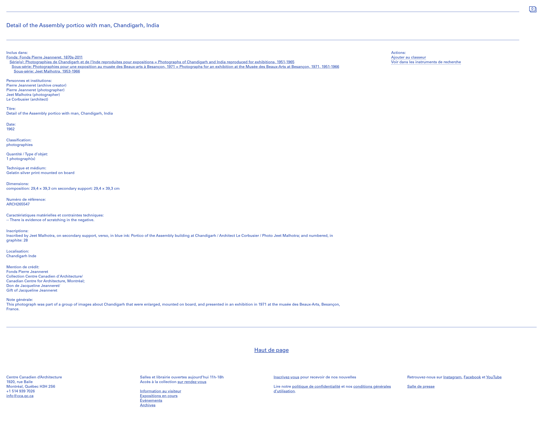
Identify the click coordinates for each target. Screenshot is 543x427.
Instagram (452, 377)
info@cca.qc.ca (20, 396)
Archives (147, 405)
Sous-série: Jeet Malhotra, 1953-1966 (47, 72)
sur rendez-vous (192, 382)
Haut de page (271, 350)
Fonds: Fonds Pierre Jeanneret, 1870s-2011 (44, 58)
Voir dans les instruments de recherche (426, 62)
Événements (151, 401)
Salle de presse (421, 387)
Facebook (472, 377)
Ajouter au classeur (408, 58)
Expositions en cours (159, 396)
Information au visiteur (160, 391)
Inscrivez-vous (286, 377)
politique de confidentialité (316, 387)
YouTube (494, 377)
